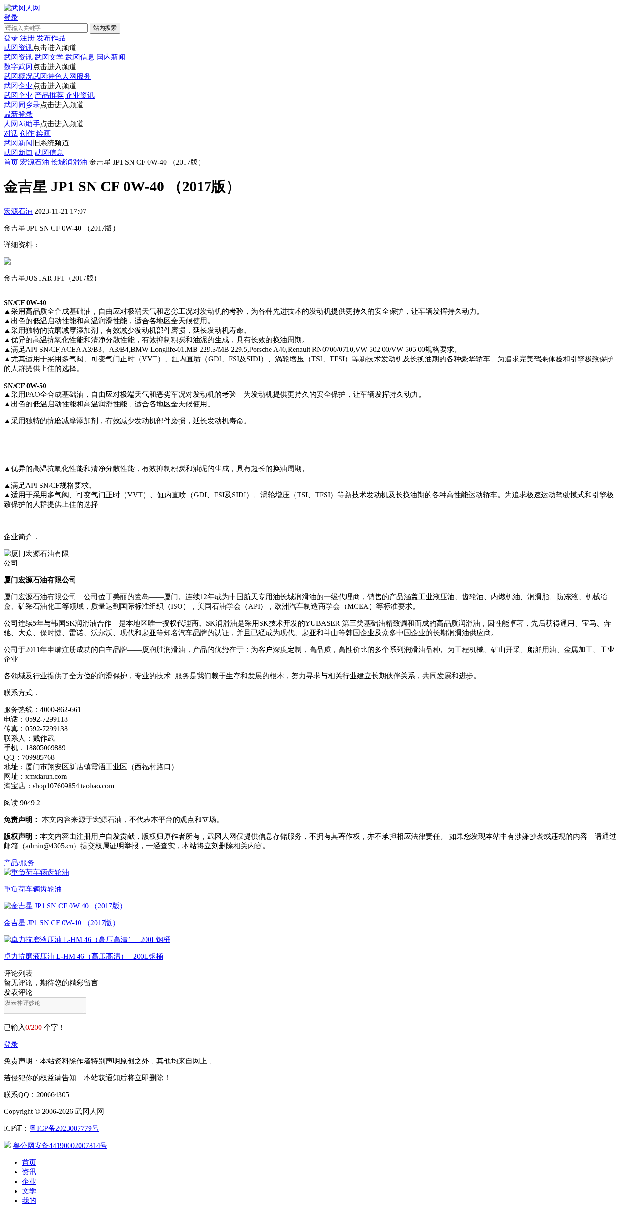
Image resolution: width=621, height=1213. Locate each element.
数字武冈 (18, 66)
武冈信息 (80, 57)
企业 (29, 1181)
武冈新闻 (18, 143)
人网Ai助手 (22, 124)
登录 (11, 1044)
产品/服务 (19, 863)
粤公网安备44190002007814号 (60, 1145)
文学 (29, 1191)
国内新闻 (110, 57)
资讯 (29, 1172)
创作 (27, 133)
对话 (11, 133)
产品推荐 (49, 95)
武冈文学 (49, 57)
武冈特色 (47, 76)
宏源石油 (34, 162)
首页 (11, 162)
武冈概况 (18, 76)
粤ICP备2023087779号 (64, 1128)
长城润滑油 (69, 162)
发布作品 (50, 38)
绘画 (43, 133)
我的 (29, 1200)
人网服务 (76, 76)
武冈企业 (18, 86)
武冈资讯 (18, 47)
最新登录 (18, 114)
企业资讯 (80, 95)
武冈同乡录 (22, 105)
